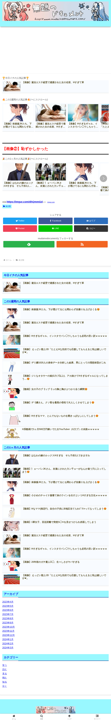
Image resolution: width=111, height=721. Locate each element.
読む (4, 669)
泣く (4, 686)
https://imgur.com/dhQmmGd (25, 201)
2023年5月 (7, 606)
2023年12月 (8, 635)
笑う (4, 665)
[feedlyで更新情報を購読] (28, 244)
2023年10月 (8, 627)
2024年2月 (7, 643)
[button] (103, 120)
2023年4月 (7, 602)
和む (4, 677)
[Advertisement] (55, 49)
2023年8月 (7, 618)
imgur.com (51, 202)
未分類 (8, 206)
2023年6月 (7, 610)
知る (4, 682)
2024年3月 (7, 647)
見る (4, 673)
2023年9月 (7, 622)
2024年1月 (7, 639)
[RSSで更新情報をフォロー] (82, 244)
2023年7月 (7, 614)
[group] (18, 117)
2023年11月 (8, 631)
